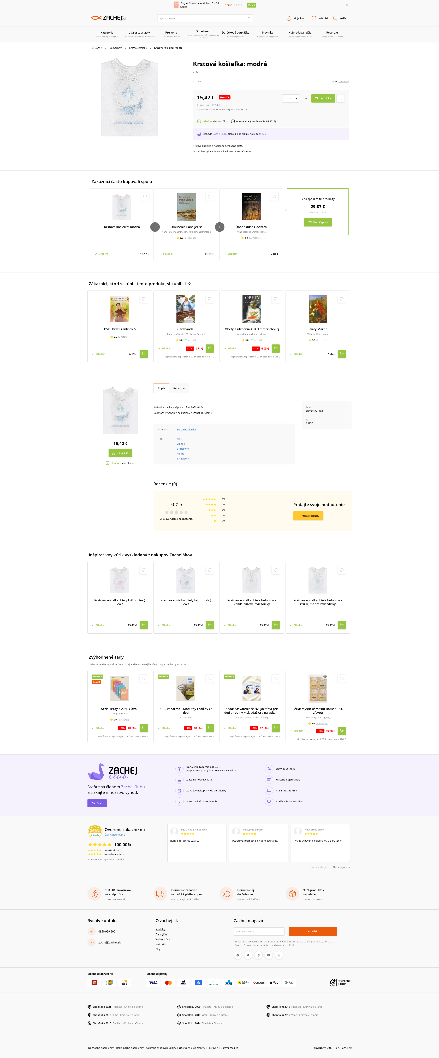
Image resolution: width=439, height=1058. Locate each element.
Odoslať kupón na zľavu (219, 573)
